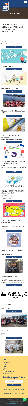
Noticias (5, 361)
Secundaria (6, 370)
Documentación (7, 373)
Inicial (5, 366)
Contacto (5, 364)
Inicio (4, 359)
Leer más (14, 46)
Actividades (6, 362)
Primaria (5, 368)
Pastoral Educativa (8, 371)
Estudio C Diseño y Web (15, 403)
